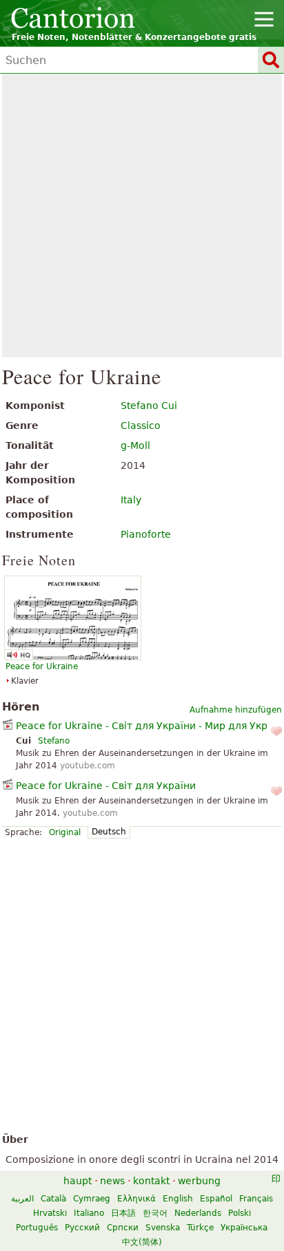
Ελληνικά (136, 1198)
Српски (123, 1227)
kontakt (151, 1180)
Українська (244, 1227)
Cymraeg (91, 1198)
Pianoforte (146, 534)
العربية (22, 1198)
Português (37, 1227)
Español (216, 1198)
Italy (131, 499)
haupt (77, 1180)
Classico (141, 425)
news (112, 1180)
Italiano (89, 1213)
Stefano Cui (149, 405)
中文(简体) (142, 1242)
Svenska (162, 1227)
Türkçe (200, 1227)
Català (53, 1198)
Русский (82, 1227)
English (178, 1198)
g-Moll (135, 445)
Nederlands (197, 1213)
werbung (199, 1180)
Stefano (54, 741)
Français (256, 1198)
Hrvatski (50, 1213)
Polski (239, 1213)
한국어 (155, 1213)
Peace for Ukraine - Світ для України (106, 785)
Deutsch (109, 832)
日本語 (123, 1213)
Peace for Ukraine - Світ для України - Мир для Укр (141, 725)
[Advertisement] (142, 215)
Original (65, 832)
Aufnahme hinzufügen (236, 710)
